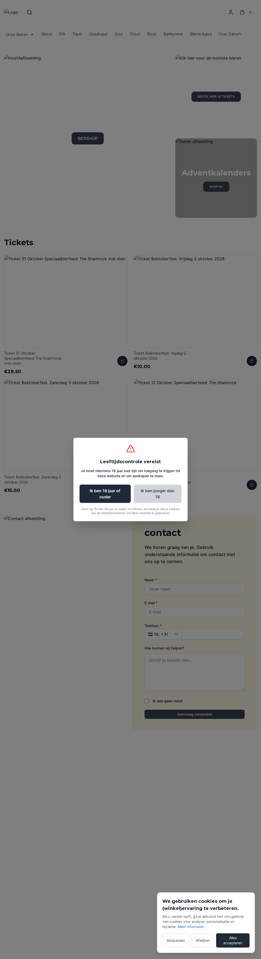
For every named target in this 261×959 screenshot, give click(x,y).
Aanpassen (176, 940)
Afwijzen (203, 940)
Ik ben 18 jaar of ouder (105, 493)
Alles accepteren (232, 940)
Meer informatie (191, 926)
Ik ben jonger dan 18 (157, 493)
